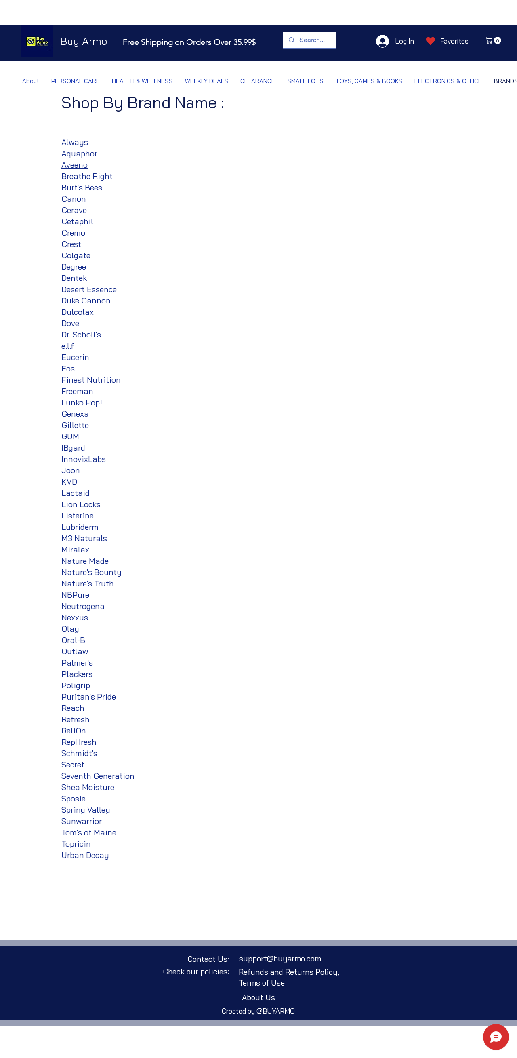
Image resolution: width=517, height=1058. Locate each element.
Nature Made (85, 561)
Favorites (454, 41)
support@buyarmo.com (280, 958)
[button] (494, 40)
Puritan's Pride (88, 696)
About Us (258, 997)
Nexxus (74, 617)
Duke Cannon (86, 300)
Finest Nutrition (91, 380)
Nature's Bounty (91, 572)
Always (74, 142)
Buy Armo (83, 41)
